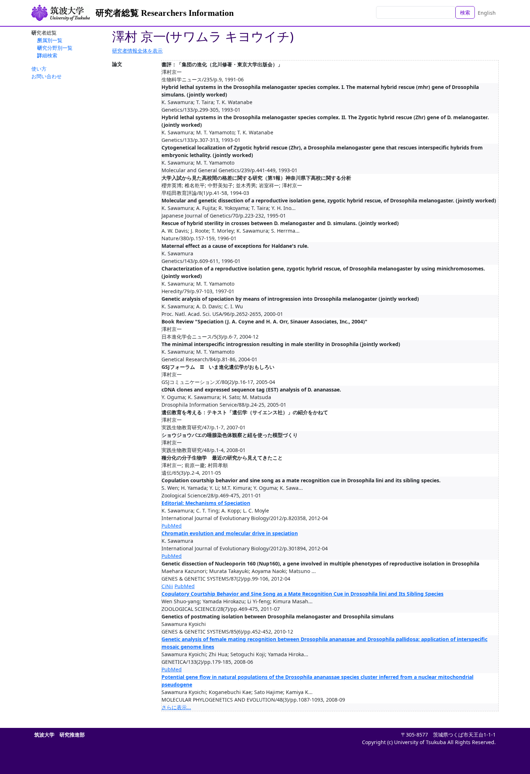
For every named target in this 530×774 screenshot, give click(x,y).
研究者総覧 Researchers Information (165, 13)
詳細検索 (47, 55)
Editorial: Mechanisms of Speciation (206, 503)
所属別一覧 (49, 40)
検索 (465, 12)
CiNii (167, 586)
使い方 (39, 68)
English (487, 12)
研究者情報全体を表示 (137, 50)
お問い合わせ (46, 76)
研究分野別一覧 (54, 47)
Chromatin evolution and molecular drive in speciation (230, 533)
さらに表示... (176, 707)
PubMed (172, 525)
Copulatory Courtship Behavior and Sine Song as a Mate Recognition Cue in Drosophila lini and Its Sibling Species (302, 593)
